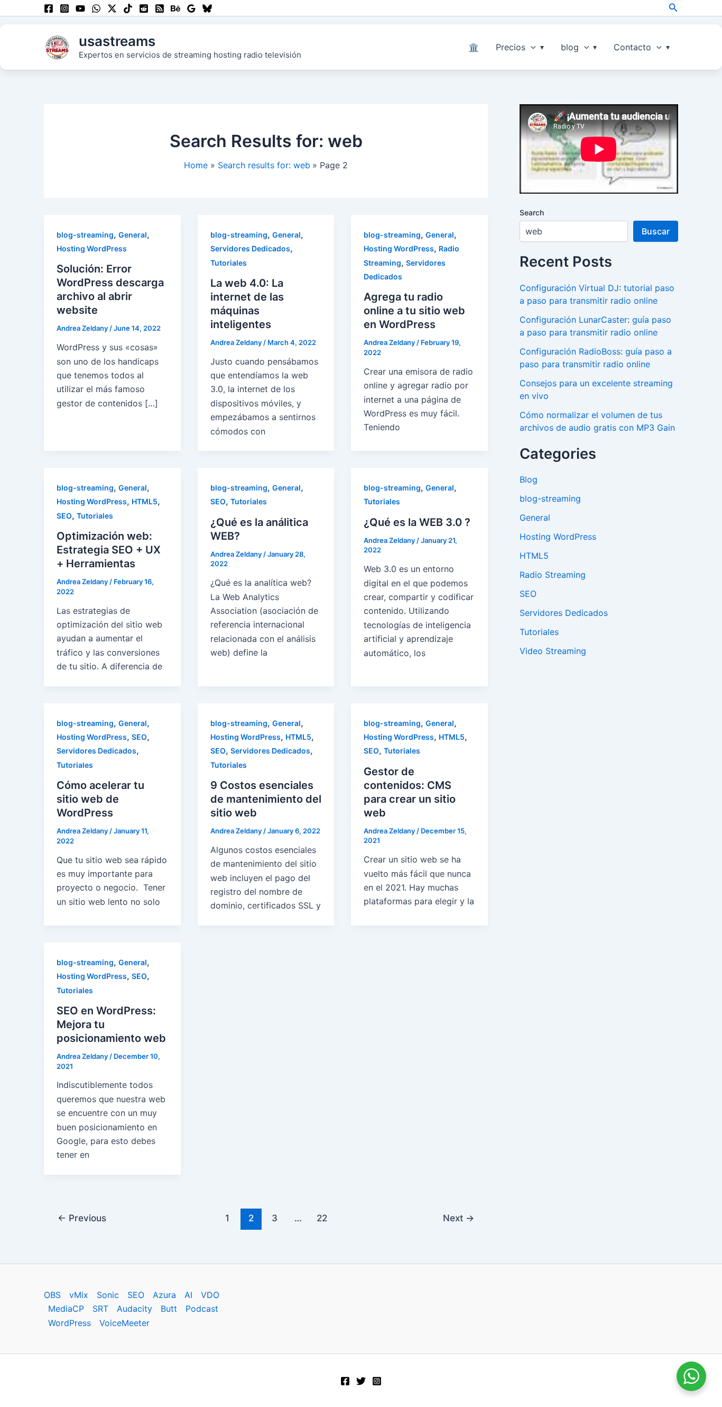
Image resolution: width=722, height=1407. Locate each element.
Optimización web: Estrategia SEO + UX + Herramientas (109, 550)
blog (570, 47)
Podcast (202, 1308)
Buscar (656, 231)
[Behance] (175, 8)
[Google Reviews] (191, 8)
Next (458, 1217)
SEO (64, 515)
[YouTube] (80, 8)
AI (188, 1295)
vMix (78, 1295)
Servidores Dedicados (250, 248)
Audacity (134, 1308)
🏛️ (473, 47)
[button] (673, 7)
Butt (169, 1308)
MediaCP (66, 1308)
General (132, 234)
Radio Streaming (553, 574)
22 (322, 1217)
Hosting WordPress (92, 248)
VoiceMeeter (124, 1323)
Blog (529, 479)
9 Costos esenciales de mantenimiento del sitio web (265, 799)
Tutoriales (228, 262)
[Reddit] (144, 8)
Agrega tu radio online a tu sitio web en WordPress (414, 311)
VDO (210, 1295)
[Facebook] (48, 8)
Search (532, 212)
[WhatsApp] (96, 8)
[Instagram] (64, 8)
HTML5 (145, 501)
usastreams (117, 41)
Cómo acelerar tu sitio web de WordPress (100, 799)
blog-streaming (85, 234)
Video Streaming (553, 651)
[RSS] (159, 8)
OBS (52, 1295)
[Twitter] (361, 1381)
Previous (82, 1217)
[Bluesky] (207, 8)
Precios (510, 47)
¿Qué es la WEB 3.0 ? (417, 522)
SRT (100, 1308)
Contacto (632, 47)
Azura (164, 1295)
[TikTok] (128, 8)
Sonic (108, 1295)
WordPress (69, 1323)
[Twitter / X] (112, 8)
